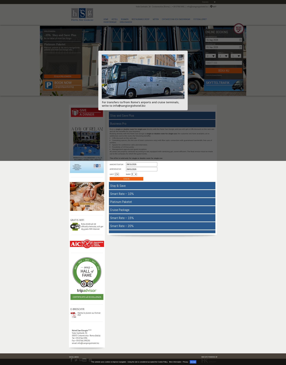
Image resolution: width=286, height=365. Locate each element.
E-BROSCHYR (77, 309)
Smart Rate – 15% (122, 218)
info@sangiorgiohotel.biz (88, 343)
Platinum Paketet (121, 202)
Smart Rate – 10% (122, 194)
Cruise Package (119, 210)
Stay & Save (118, 186)
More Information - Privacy (178, 362)
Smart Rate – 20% (122, 226)
